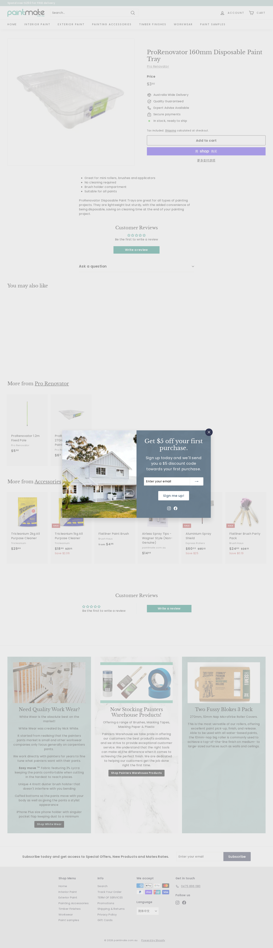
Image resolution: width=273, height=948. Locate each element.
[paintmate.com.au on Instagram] (169, 508)
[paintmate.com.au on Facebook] (175, 508)
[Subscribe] (196, 481)
